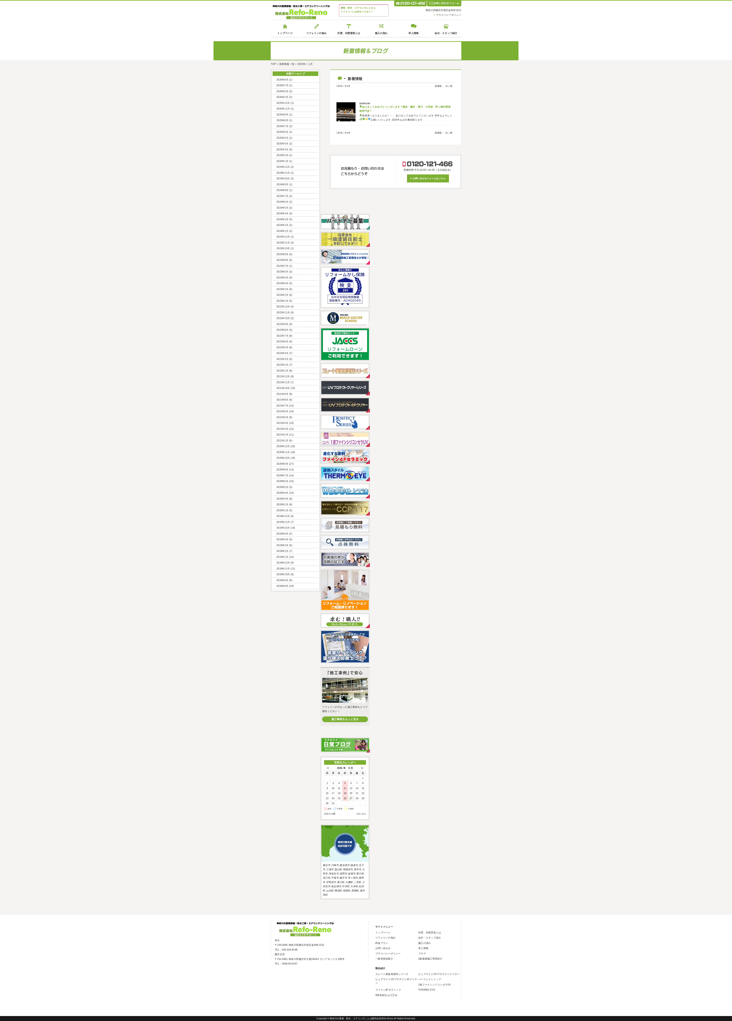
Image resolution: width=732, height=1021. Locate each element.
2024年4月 (282, 213)
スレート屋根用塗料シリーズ (391, 974)
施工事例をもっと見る (345, 719)
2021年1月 (282, 440)
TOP (273, 64)
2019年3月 (282, 545)
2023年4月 (282, 283)
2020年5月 (282, 487)
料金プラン (381, 943)
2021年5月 (282, 417)
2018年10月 (283, 574)
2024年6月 (282, 201)
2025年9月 (282, 114)
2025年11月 (283, 108)
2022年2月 (282, 364)
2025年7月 (282, 126)
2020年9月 (282, 463)
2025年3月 (282, 149)
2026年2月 (282, 97)
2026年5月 (282, 91)
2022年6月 (282, 341)
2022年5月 (282, 347)
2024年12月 (283, 166)
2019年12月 (283, 516)
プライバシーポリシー (448, 15)
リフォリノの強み (316, 33)
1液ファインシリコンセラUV (434, 984)
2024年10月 (283, 178)
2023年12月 (283, 236)
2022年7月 (282, 335)
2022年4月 (282, 353)
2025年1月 (282, 161)
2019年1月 (282, 557)
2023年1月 (282, 300)
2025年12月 (283, 103)
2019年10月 (283, 527)
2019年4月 (282, 539)
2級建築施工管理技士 (430, 958)
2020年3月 (282, 498)
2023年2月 (282, 295)
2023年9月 (282, 254)
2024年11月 (283, 172)
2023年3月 (282, 289)
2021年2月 (282, 434)
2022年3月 (282, 359)
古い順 (448, 86)
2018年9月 (282, 580)
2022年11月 (283, 312)
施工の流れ (381, 33)
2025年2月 (282, 155)
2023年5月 (282, 277)
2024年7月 (282, 196)
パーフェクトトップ (429, 979)
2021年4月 (282, 423)
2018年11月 (283, 568)
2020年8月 (282, 469)
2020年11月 (283, 452)
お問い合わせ (383, 948)
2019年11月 (283, 522)
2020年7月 (282, 475)
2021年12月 (283, 376)
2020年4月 (282, 492)
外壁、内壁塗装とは (348, 33)
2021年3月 (282, 428)
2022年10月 (283, 318)
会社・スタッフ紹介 (446, 33)
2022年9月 (282, 324)
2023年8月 (282, 260)
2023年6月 (282, 271)
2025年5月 (282, 137)
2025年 (302, 64)
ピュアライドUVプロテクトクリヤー (439, 974)
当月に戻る (361, 814)
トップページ (285, 33)
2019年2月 (282, 551)
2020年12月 (283, 446)
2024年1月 (282, 231)
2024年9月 (282, 184)
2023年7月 (282, 266)
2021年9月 (282, 394)
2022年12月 (283, 306)
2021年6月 (282, 411)
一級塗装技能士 (384, 958)
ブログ (422, 953)
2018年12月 (283, 562)
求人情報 (414, 33)
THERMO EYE (426, 989)
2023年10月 (283, 248)
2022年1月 (282, 370)
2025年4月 (282, 143)
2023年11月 (283, 242)
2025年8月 (282, 120)
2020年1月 (282, 510)
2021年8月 (282, 399)
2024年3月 (282, 219)
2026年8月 (282, 79)
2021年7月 (282, 405)
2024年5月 (282, 207)
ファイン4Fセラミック (388, 989)
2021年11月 (283, 382)
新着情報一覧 (287, 64)
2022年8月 (282, 329)
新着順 (438, 86)
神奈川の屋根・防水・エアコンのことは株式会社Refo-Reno (361, 1018)
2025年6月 (282, 132)
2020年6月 (282, 481)
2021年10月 (283, 388)
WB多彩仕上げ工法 (386, 995)
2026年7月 (282, 85)
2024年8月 (282, 190)
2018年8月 (282, 586)
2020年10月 (283, 457)
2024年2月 (282, 225)
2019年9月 (282, 533)
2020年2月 (282, 504)
